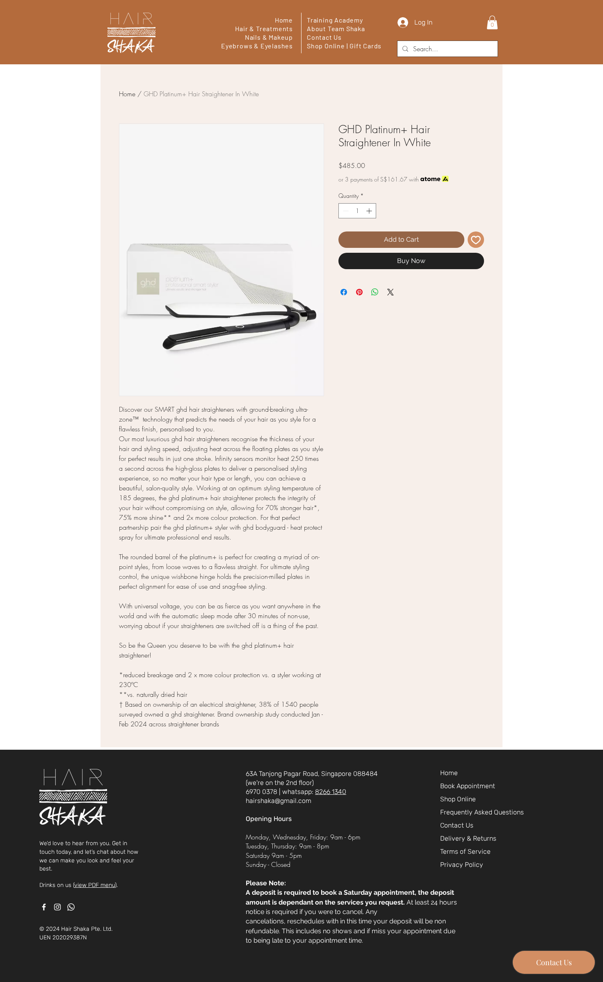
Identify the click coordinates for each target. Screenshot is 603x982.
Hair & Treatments (264, 28)
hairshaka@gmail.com (278, 801)
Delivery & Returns (468, 838)
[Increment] (370, 211)
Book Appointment (467, 786)
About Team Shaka (336, 28)
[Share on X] (390, 292)
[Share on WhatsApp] (375, 292)
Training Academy (335, 20)
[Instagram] (57, 907)
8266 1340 (330, 792)
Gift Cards (365, 46)
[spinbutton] (357, 211)
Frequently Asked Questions (480, 812)
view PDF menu (94, 885)
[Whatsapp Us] (70, 907)
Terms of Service (465, 851)
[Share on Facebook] (344, 292)
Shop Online (326, 46)
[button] (492, 22)
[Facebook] (43, 907)
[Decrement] (345, 211)
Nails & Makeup (269, 37)
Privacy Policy (461, 865)
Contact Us (324, 37)
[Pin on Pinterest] (359, 292)
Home (284, 20)
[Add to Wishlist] (476, 239)
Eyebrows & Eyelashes (257, 46)
